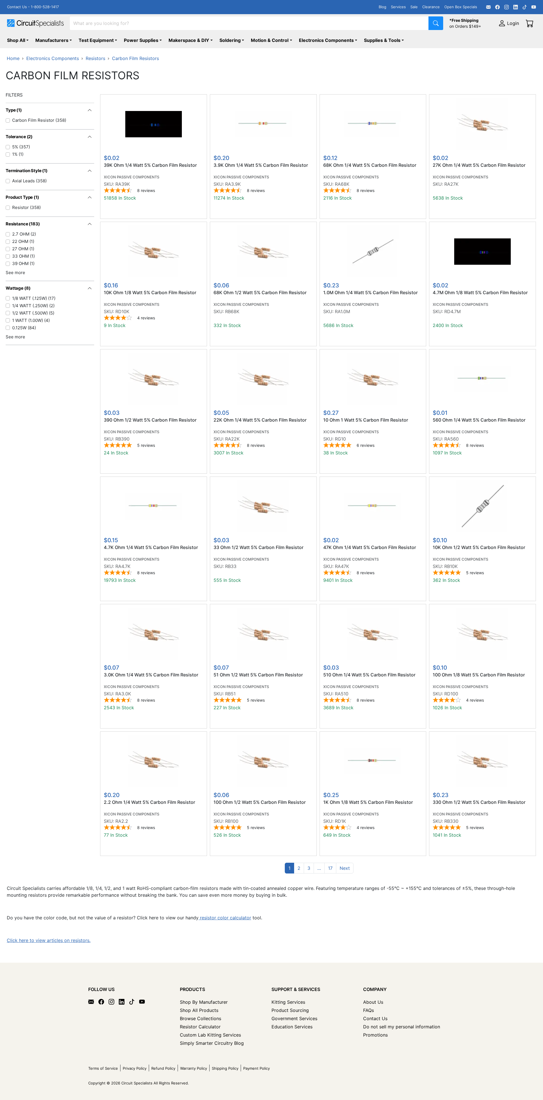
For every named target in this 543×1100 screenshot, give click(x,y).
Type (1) (14, 110)
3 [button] (308, 868)
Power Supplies (141, 40)
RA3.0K (123, 694)
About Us (373, 1002)
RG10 (340, 439)
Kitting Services (288, 1002)
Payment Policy (256, 1068)
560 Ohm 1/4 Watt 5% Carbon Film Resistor (479, 420)
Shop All (16, 40)
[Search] (435, 23)
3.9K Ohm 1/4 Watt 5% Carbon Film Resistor (261, 165)
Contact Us (375, 1018)
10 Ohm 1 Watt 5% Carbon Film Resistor (365, 420)
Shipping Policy (225, 1068)
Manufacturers (51, 40)
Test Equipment (96, 40)
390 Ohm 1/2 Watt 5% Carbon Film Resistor (150, 420)
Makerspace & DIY (189, 40)
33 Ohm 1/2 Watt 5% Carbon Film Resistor (258, 547)
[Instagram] (506, 7)
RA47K (342, 566)
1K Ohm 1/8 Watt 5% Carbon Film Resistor (368, 802)
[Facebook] (497, 7)
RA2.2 (121, 821)
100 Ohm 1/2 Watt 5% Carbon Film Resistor (260, 802)
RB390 (122, 439)
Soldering (230, 40)
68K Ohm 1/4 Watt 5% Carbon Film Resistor (369, 165)
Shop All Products (199, 1010)
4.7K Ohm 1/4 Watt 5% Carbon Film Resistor (151, 547)
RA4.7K (122, 566)
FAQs (368, 1010)
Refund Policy (163, 1068)
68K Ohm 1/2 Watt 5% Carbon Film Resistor (260, 292)
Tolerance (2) (19, 136)
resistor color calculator (225, 917)
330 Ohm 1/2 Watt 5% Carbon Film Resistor (479, 802)
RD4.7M (452, 311)
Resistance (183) (23, 224)
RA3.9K (233, 184)
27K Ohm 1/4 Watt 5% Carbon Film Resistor (479, 165)
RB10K (451, 566)
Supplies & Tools (382, 40)
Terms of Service (103, 1068)
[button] (319, 868)
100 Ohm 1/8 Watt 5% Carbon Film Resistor (479, 675)
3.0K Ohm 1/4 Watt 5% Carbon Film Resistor (151, 675)
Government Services (294, 1018)
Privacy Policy (134, 1068)
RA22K (232, 439)
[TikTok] (524, 7)
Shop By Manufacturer (204, 1002)
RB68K (232, 311)
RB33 (230, 566)
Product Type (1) (22, 197)
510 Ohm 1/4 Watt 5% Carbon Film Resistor (369, 675)
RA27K (451, 184)
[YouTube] (533, 7)
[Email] (488, 7)
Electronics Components (326, 40)
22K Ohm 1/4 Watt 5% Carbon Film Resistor (260, 420)
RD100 (451, 694)
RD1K (340, 821)
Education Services (292, 1026)
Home (13, 58)
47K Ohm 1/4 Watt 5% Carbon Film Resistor (369, 547)
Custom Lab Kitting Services (210, 1035)
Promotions (375, 1035)
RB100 (231, 821)
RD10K (122, 311)
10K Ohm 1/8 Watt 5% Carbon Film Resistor (150, 292)
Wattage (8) (18, 288)
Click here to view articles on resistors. (48, 940)
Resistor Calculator (200, 1026)
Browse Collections (200, 1018)
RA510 (341, 694)
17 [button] (330, 868)
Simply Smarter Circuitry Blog (212, 1043)
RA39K (122, 184)
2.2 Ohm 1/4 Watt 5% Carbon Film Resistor (149, 802)
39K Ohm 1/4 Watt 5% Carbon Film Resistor (150, 165)
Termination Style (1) (27, 170)
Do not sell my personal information (401, 1026)
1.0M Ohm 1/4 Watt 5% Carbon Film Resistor (370, 292)
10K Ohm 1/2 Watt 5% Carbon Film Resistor (479, 547)
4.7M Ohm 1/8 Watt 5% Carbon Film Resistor (480, 292)
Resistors (95, 58)
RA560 (451, 439)
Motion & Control (269, 40)
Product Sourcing (290, 1010)
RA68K (342, 184)
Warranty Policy (193, 1068)
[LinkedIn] (515, 7)
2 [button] (299, 868)
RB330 (451, 821)
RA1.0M (342, 311)
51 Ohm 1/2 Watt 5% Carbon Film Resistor (258, 675)
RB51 (230, 694)
